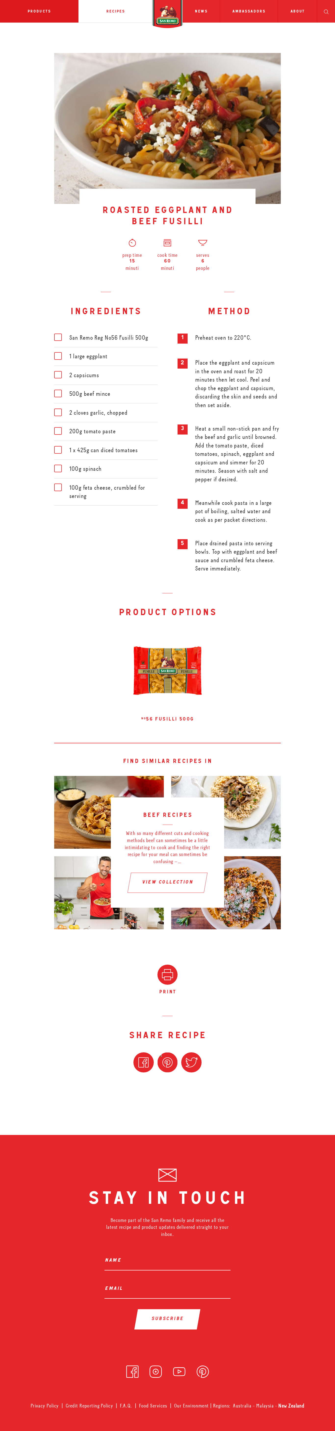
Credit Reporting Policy (89, 1406)
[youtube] (179, 1369)
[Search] (326, 11)
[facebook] (132, 1369)
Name (114, 1260)
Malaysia (265, 1406)
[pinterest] (202, 1369)
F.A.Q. (126, 1406)
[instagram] (155, 1369)
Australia (243, 1406)
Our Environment (191, 1406)
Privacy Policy (45, 1406)
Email (115, 1289)
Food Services (153, 1406)
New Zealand (291, 1406)
